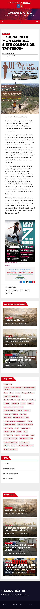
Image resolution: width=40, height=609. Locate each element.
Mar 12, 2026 (10, 513)
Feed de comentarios (10, 474)
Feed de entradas (9, 469)
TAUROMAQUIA (24, 442)
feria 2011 (20, 407)
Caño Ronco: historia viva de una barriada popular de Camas (20, 359)
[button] (37, 21)
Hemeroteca (6, 33)
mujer (25, 431)
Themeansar (34, 605)
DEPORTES (15, 403)
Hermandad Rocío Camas (21, 417)
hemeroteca (7, 417)
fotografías (23, 414)
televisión (14, 446)
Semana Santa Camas (10, 442)
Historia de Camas (14, 320)
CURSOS (6, 403)
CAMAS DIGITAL (20, 13)
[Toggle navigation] (20, 21)
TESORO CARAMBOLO (26, 446)
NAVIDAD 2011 (8, 435)
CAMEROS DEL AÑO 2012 (12, 400)
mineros (19, 431)
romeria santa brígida (10, 438)
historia (30, 421)
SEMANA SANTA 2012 (26, 438)
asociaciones (8, 384)
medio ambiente (25, 428)
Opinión (17, 435)
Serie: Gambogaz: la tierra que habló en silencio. (19, 339)
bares (11, 393)
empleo (23, 403)
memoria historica (9, 431)
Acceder (6, 464)
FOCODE (15, 414)
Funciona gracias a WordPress (11, 605)
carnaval (24, 400)
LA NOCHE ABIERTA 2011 (25, 424)
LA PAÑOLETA (8, 428)
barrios (18, 393)
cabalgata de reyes (28, 393)
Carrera (16, 56)
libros (16, 428)
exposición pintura (9, 407)
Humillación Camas (9, 424)
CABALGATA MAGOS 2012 (12, 396)
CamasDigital (9, 53)
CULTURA (32, 400)
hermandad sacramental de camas (14, 421)
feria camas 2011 (9, 410)
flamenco (7, 414)
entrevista (30, 403)
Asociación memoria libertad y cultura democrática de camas (19, 388)
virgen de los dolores (10, 449)
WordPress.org (8, 478)
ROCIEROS (25, 435)
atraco (6, 393)
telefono (6, 446)
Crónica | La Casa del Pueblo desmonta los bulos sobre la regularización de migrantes (20, 567)
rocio (32, 435)
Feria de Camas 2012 (23, 410)
